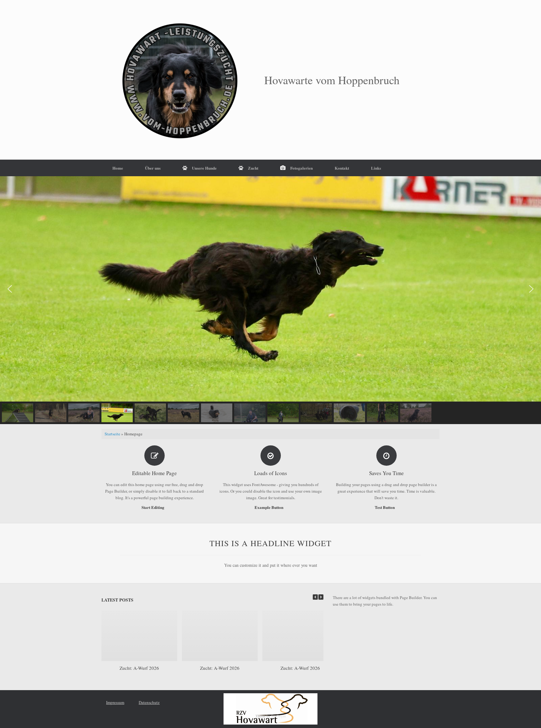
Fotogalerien (301, 168)
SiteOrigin (278, 716)
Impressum (115, 702)
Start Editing (153, 507)
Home (117, 168)
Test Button (385, 507)
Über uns (153, 168)
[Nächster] (320, 597)
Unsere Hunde (204, 168)
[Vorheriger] (315, 597)
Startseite (112, 434)
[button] (10, 289)
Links (376, 168)
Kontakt (342, 168)
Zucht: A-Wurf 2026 (139, 668)
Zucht (253, 168)
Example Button (269, 507)
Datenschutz (149, 702)
